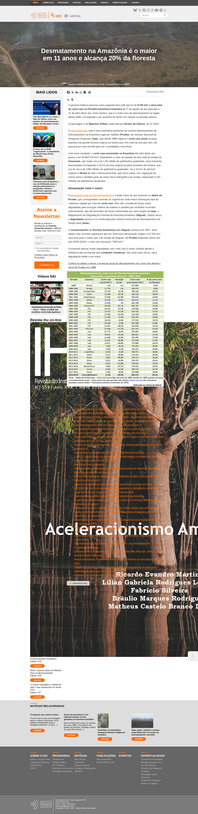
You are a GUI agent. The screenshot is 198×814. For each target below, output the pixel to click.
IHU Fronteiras (58, 765)
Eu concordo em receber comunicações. (48, 249)
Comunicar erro (78, 583)
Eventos (104, 2)
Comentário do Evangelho (152, 759)
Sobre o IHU (48, 2)
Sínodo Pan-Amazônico (151, 780)
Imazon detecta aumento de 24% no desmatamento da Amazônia (109, 452)
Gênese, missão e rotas (40, 759)
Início (35, 2)
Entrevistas (79, 762)
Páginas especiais (82, 765)
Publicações (91, 2)
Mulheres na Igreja (149, 783)
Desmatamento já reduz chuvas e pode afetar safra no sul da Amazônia (112, 428)
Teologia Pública (59, 762)
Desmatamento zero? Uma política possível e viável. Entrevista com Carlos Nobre (119, 507)
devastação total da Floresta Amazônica (92, 195)
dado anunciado (79, 130)
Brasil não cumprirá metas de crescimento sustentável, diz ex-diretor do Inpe (116, 421)
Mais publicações (104, 759)
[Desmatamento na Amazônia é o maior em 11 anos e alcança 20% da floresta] (89, 92)
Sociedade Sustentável (62, 771)
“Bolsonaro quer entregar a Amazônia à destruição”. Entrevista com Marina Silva (117, 417)
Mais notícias (80, 759)
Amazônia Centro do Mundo (89, 464)
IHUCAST (79, 771)
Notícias (77, 2)
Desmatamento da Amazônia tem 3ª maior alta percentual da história (111, 409)
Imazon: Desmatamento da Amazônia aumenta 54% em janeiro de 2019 (112, 484)
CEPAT (33, 768)
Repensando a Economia (62, 768)
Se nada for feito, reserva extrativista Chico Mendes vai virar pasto (110, 432)
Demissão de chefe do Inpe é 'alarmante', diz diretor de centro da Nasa (112, 575)
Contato (135, 2)
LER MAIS (40, 128)
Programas (63, 2)
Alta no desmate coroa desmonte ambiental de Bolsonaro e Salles (109, 413)
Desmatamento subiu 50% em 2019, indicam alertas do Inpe (106, 424)
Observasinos (58, 759)
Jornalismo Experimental (85, 768)
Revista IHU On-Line (105, 762)
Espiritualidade (120, 2)
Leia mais (37, 666)
